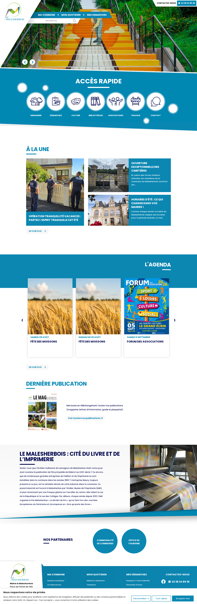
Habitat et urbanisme (96, 580)
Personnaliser (140, 598)
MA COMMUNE (46, 14)
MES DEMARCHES (97, 14)
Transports (91, 585)
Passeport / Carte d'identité (138, 580)
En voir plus (35, 231)
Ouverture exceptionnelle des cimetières (145, 167)
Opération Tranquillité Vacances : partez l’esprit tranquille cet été (55, 218)
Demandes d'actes (134, 585)
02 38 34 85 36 (188, 3)
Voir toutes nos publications (84, 418)
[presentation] (22, 320)
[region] (98, 596)
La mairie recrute (54, 585)
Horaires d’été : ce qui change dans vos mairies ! (147, 203)
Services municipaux (55, 580)
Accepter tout (183, 598)
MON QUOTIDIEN (71, 14)
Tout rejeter (161, 598)
